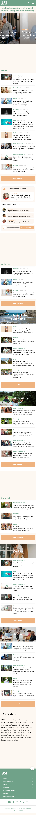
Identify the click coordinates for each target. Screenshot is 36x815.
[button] (30, 779)
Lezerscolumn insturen (9, 790)
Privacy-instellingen (8, 796)
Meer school (18, 704)
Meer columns (18, 303)
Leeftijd (5, 784)
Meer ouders (18, 621)
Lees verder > (22, 196)
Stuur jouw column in (26, 227)
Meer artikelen (18, 178)
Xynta (21, 810)
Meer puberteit (18, 537)
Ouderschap (6, 787)
